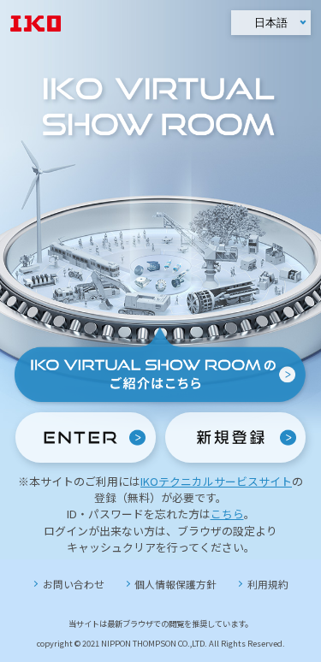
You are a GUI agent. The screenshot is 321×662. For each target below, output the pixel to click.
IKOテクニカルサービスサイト (216, 481)
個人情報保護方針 (175, 583)
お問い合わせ (73, 583)
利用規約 (267, 583)
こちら (227, 513)
